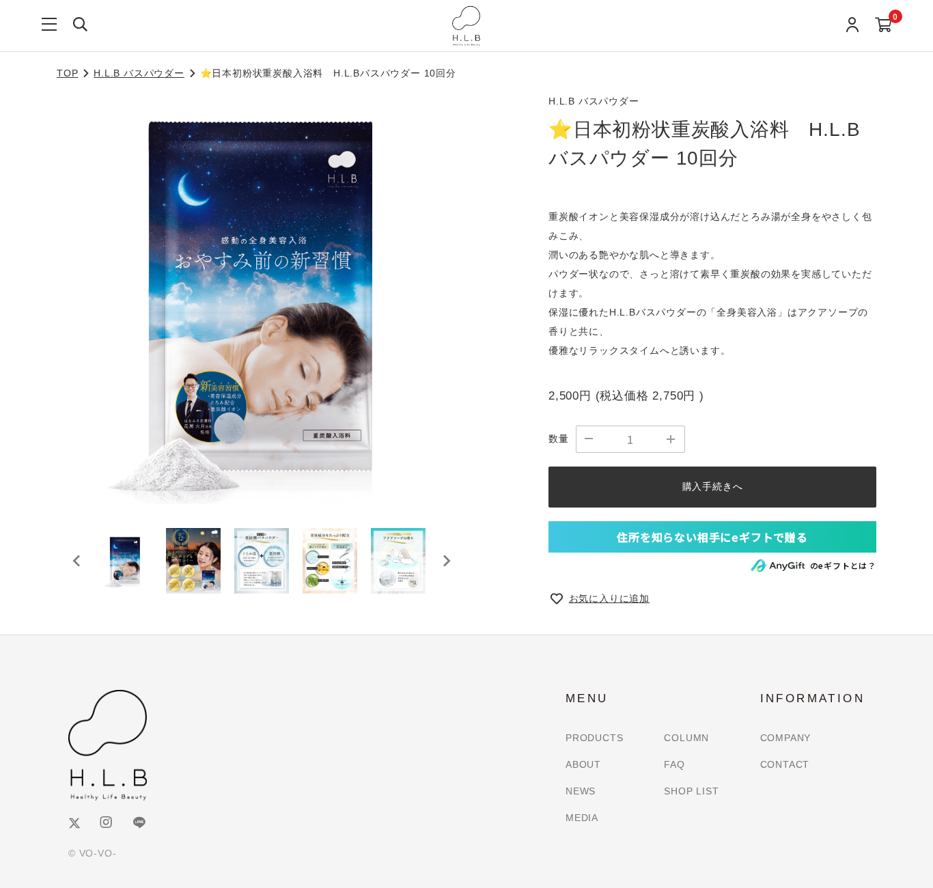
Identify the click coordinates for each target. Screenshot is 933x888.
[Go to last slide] (77, 560)
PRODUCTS (594, 737)
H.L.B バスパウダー (139, 73)
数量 (558, 438)
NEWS (581, 791)
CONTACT (785, 764)
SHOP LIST (691, 791)
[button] (125, 561)
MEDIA (582, 817)
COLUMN (686, 737)
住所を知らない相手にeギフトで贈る (712, 537)
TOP (67, 73)
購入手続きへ (712, 486)
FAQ (674, 764)
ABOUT (583, 764)
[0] (883, 25)
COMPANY (785, 737)
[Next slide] (446, 560)
